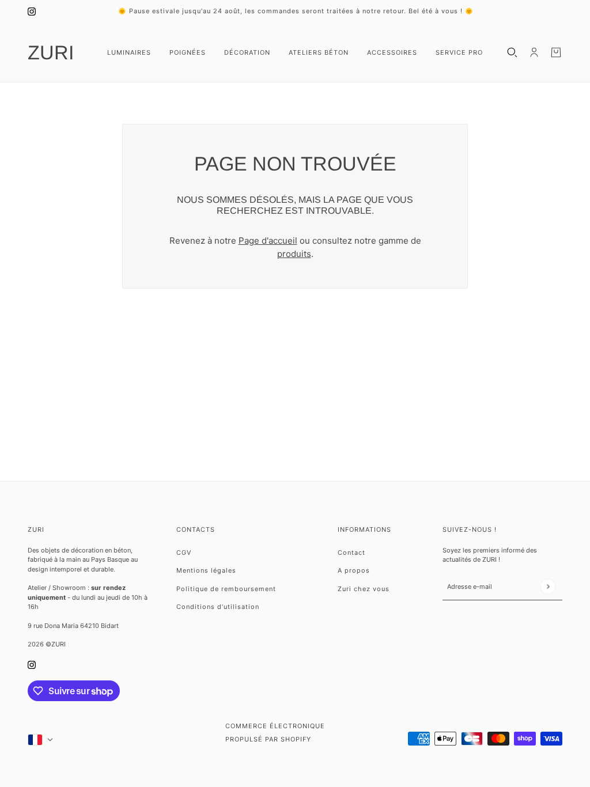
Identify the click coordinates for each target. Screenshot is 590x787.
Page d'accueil (268, 240)
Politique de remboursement (226, 589)
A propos (354, 570)
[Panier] (556, 52)
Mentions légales (206, 570)
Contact (351, 552)
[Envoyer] (547, 586)
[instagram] (31, 11)
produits (294, 253)
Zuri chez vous (363, 589)
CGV (183, 552)
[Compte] (534, 52)
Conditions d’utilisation (217, 607)
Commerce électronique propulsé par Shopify (275, 732)
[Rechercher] (512, 52)
